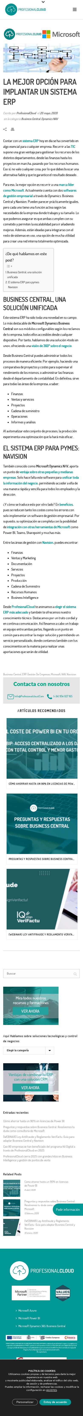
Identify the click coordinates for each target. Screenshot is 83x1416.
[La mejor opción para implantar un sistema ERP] (41, 49)
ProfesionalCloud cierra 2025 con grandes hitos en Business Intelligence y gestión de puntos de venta (37, 1158)
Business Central (30, 119)
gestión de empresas (38, 674)
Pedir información (68, 1209)
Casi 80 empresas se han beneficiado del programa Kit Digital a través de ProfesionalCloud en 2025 (39, 1148)
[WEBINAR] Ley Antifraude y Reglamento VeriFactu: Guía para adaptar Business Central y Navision (43, 934)
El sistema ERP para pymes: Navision (24, 284)
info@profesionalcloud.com (29, 696)
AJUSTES (51, 1390)
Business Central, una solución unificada (24, 274)
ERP (24, 674)
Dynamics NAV (49, 119)
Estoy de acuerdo (55, 1402)
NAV (64, 674)
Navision (71, 674)
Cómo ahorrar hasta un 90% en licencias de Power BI (43, 783)
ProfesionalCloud (26, 113)
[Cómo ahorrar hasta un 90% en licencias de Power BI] (42, 748)
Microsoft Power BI (29, 1318)
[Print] (15, 129)
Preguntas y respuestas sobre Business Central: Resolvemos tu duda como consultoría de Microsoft (43, 859)
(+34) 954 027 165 (62, 696)
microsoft (56, 674)
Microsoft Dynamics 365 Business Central (41, 1326)
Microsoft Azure (27, 1310)
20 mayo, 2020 (49, 113)
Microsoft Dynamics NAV (52, 466)
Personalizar (24, 1402)
